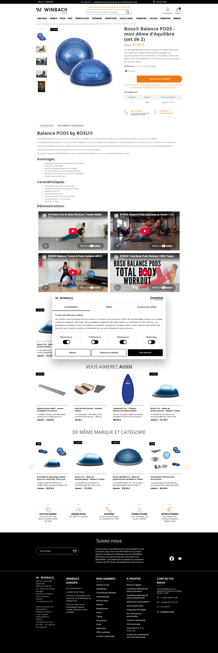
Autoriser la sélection (109, 352)
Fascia (99, 612)
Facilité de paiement (48, 514)
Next (41, 93)
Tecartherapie (102, 592)
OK (75, 551)
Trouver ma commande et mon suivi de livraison (138, 635)
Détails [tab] (109, 307)
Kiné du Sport (102, 600)
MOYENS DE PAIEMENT (170, 514)
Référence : (130, 66)
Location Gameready (105, 636)
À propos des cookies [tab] (147, 307)
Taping (99, 616)
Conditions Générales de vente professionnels (137, 596)
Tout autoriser (145, 352)
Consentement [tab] (71, 307)
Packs (98, 624)
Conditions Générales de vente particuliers (137, 590)
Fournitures (101, 620)
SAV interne (109, 514)
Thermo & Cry (102, 585)
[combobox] (159, 2)
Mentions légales (134, 585)
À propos (48, 2)
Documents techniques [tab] (71, 125)
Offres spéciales (103, 632)
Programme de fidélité (136, 609)
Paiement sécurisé (139, 514)
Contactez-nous (167, 612)
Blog (40, 2)
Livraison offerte (78, 514)
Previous (41, 28)
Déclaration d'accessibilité (138, 602)
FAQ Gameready (133, 624)
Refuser (72, 352)
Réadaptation (102, 608)
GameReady (101, 589)
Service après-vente (135, 606)
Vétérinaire (101, 628)
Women (99, 604)
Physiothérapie (103, 596)
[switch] (94, 342)
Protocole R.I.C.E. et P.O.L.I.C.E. (135, 629)
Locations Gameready (136, 620)
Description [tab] (46, 125)
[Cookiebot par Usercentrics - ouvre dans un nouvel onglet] (152, 299)
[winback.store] (51, 10)
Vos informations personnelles (134, 614)
